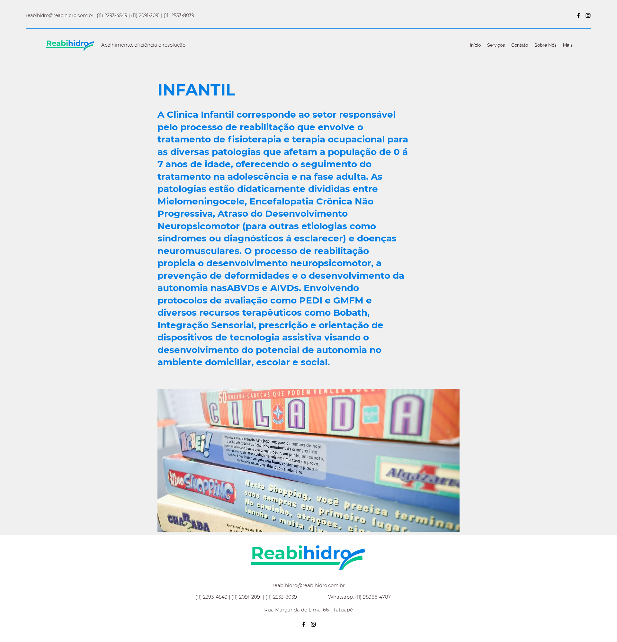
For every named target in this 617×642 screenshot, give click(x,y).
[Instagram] (588, 15)
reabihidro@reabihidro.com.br (60, 15)
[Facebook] (578, 15)
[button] (308, 460)
